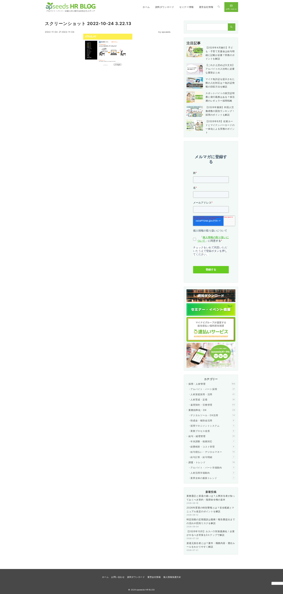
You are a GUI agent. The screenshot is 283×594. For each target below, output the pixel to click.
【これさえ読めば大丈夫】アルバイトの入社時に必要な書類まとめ (220, 69)
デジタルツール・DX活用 (212, 415)
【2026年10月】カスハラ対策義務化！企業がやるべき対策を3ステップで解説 (211, 533)
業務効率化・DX (212, 410)
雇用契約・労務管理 (212, 404)
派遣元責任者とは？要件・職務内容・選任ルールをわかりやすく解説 (211, 545)
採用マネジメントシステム (212, 425)
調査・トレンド (212, 462)
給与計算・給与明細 (212, 457)
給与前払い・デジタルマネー (212, 451)
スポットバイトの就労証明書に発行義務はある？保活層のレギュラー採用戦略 (220, 97)
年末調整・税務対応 (212, 441)
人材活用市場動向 (212, 472)
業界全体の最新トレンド (212, 478)
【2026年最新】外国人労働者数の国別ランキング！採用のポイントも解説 (220, 111)
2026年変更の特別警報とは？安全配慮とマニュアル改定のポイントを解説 (210, 509)
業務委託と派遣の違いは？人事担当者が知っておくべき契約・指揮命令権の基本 (211, 497)
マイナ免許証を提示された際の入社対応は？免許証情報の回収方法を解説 (220, 83)
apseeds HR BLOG (145, 590)
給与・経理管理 (212, 436)
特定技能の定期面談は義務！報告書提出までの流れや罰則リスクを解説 (211, 521)
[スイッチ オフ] (218, 7)
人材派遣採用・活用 (212, 394)
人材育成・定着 (212, 399)
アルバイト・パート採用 (212, 389)
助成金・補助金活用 (212, 420)
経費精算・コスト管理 (212, 446)
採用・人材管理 (212, 383)
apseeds (164, 32)
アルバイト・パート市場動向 (212, 467)
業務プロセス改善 (212, 431)
